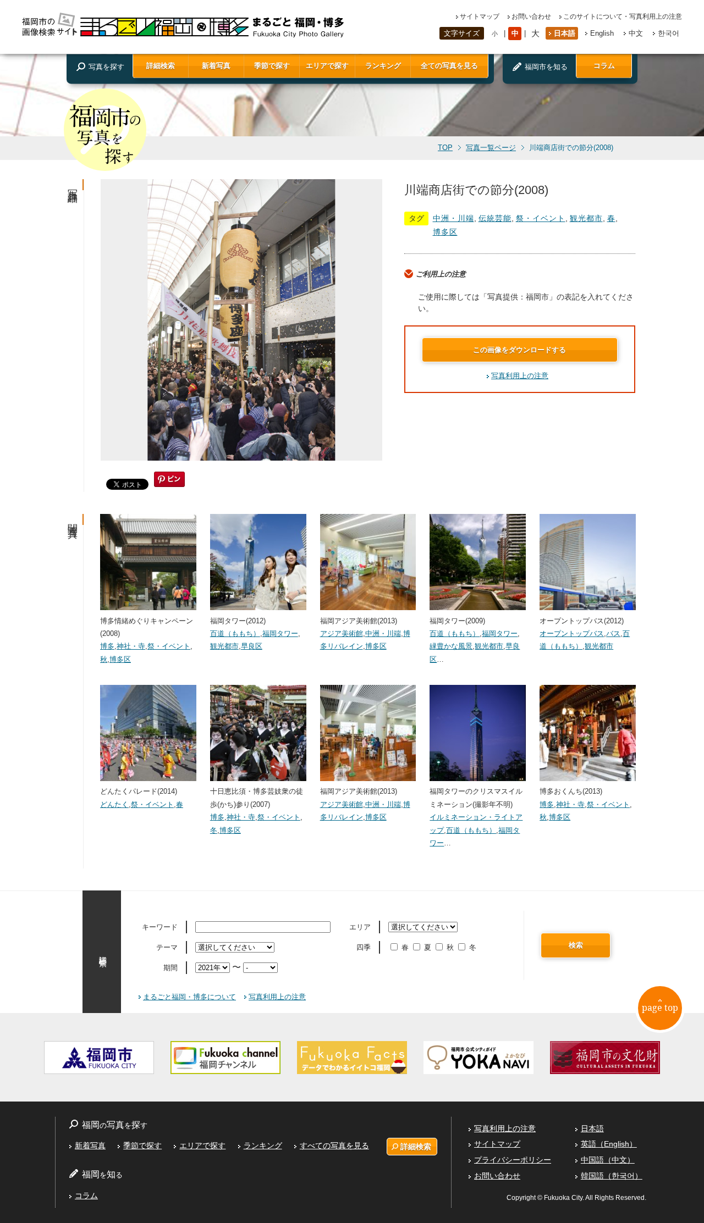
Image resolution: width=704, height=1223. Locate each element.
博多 (107, 646)
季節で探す (272, 66)
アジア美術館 (341, 633)
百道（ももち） (235, 633)
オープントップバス (572, 633)
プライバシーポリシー (512, 1159)
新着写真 (216, 66)
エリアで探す (327, 66)
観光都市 (586, 218)
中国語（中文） (608, 1159)
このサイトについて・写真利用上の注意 (622, 16)
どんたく (114, 804)
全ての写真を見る (449, 66)
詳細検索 (160, 66)
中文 (636, 33)
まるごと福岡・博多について (189, 997)
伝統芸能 (495, 218)
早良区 (251, 646)
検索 (576, 945)
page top (660, 1007)
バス (613, 633)
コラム (604, 66)
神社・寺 (131, 646)
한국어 (668, 33)
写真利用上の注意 (519, 376)
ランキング (383, 66)
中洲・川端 (453, 218)
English (602, 33)
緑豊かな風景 (451, 646)
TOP (445, 148)
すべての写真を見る (334, 1145)
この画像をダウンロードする (519, 350)
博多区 (445, 232)
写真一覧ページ (491, 148)
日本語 (564, 33)
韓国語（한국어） (611, 1175)
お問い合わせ (531, 16)
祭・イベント (540, 218)
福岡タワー (280, 633)
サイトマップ (479, 16)
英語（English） (609, 1143)
